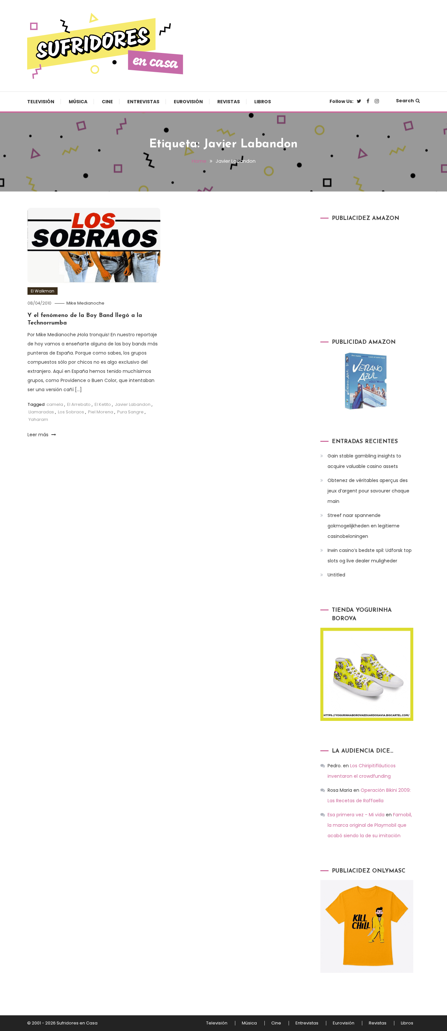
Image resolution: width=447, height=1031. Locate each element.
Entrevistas (143, 101)
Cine (107, 101)
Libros (262, 101)
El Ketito (103, 404)
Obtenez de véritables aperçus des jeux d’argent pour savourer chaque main (368, 491)
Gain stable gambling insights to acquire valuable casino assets (364, 461)
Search (405, 100)
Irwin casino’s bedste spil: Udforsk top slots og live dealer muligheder (370, 555)
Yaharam (38, 419)
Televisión (40, 101)
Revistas (228, 101)
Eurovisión (188, 101)
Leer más (38, 434)
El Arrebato (79, 404)
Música (78, 101)
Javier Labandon (133, 404)
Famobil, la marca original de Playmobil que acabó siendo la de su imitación (370, 825)
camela (54, 404)
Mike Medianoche (85, 303)
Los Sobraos (71, 412)
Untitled (336, 575)
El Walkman (42, 291)
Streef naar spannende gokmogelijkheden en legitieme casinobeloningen (364, 526)
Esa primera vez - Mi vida (356, 814)
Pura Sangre (130, 412)
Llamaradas (41, 412)
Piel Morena (100, 412)
